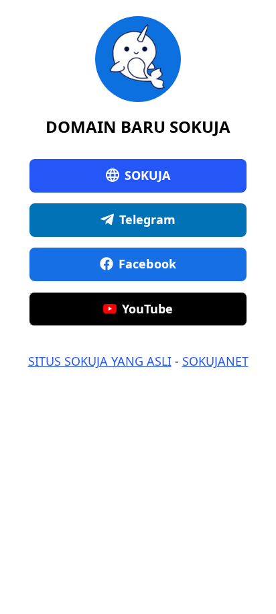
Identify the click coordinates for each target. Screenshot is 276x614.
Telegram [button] (147, 219)
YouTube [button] (148, 309)
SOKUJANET (215, 361)
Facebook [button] (147, 264)
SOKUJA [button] (148, 175)
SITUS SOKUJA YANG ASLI (99, 361)
